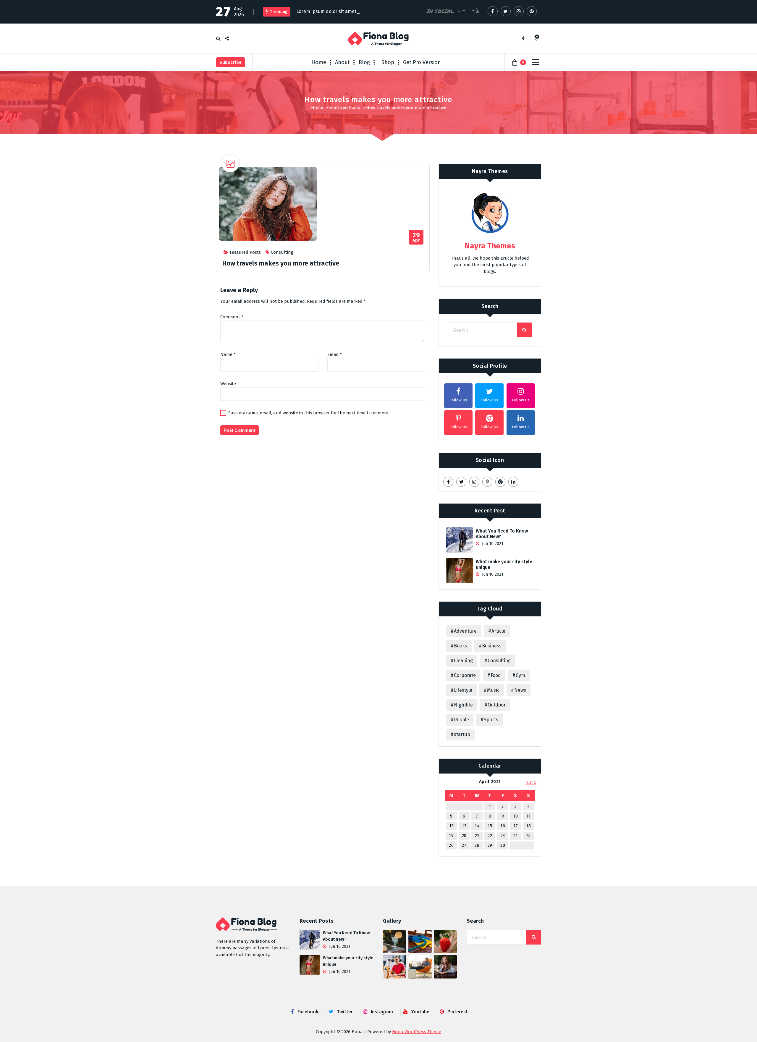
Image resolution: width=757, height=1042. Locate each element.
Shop (387, 62)
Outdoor (497, 705)
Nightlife (463, 705)
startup (462, 734)
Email (334, 354)
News (520, 690)
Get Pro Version (422, 62)
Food (496, 675)
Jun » (530, 782)
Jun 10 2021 (492, 543)
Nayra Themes (490, 171)
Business (492, 646)
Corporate (465, 675)
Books (460, 646)
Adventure (465, 631)
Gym (520, 675)
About (342, 62)
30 (502, 845)
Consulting (282, 252)
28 (477, 845)
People (461, 719)
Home (318, 62)
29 (490, 845)
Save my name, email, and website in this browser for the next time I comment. (309, 413)
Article (498, 631)
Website (228, 383)
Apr (416, 237)
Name (228, 354)
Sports (491, 719)
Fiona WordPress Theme (416, 1031)
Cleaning (463, 660)
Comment (231, 317)
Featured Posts (344, 107)
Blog (364, 62)
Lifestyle (463, 690)
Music (493, 690)
